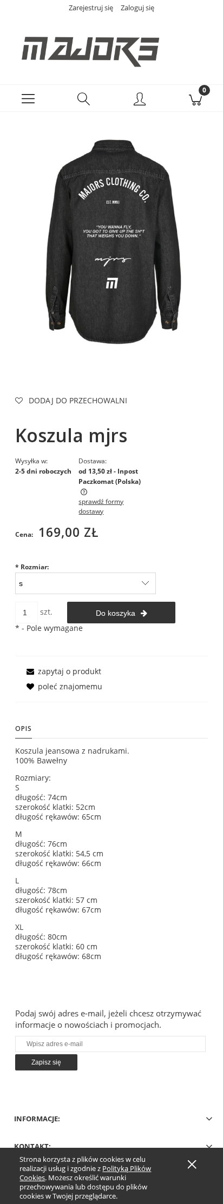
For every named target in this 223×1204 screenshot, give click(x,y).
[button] (28, 98)
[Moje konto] (139, 100)
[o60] (111, 237)
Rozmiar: (32, 566)
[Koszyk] (195, 98)
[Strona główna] (111, 46)
